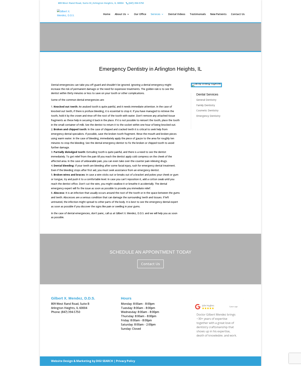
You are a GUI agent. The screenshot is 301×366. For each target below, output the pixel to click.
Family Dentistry (205, 105)
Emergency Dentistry (208, 115)
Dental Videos (176, 14)
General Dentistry (206, 99)
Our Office (140, 14)
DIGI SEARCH (104, 361)
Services (155, 14)
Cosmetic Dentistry (207, 110)
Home (106, 14)
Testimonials (198, 14)
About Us (120, 14)
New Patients (218, 14)
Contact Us (238, 14)
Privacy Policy (125, 361)
